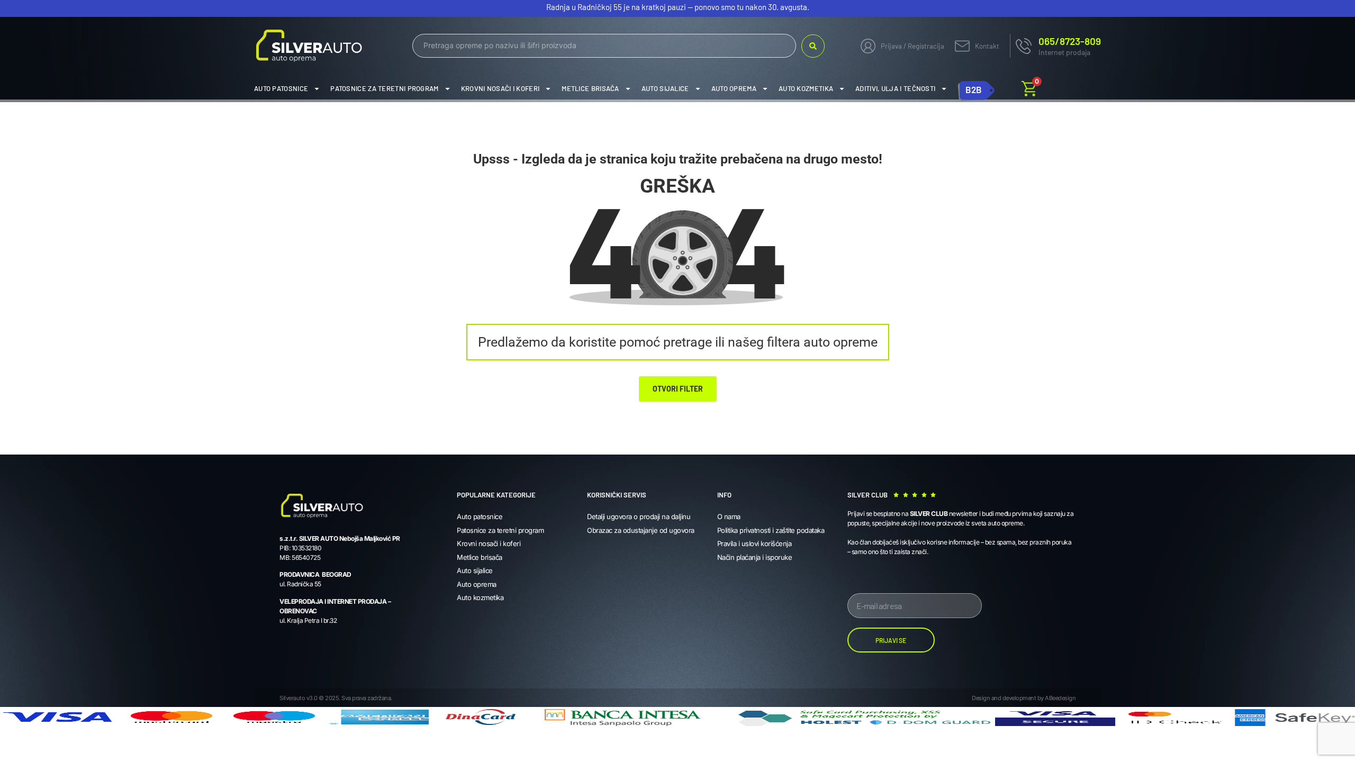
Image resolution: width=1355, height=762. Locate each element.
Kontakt (987, 46)
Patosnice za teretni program (384, 88)
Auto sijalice (665, 88)
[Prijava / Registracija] (868, 46)
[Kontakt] (962, 46)
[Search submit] (813, 46)
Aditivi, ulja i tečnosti (895, 88)
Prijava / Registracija (912, 46)
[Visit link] (1055, 46)
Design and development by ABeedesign (1024, 698)
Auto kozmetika (806, 88)
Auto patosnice (281, 88)
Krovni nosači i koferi (500, 88)
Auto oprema (733, 88)
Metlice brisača (590, 88)
